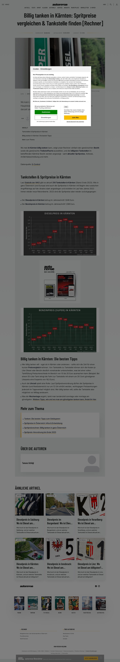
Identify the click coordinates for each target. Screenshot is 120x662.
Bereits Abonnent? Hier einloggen (75, 121)
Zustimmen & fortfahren (46, 112)
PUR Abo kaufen (75, 117)
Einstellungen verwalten (46, 117)
